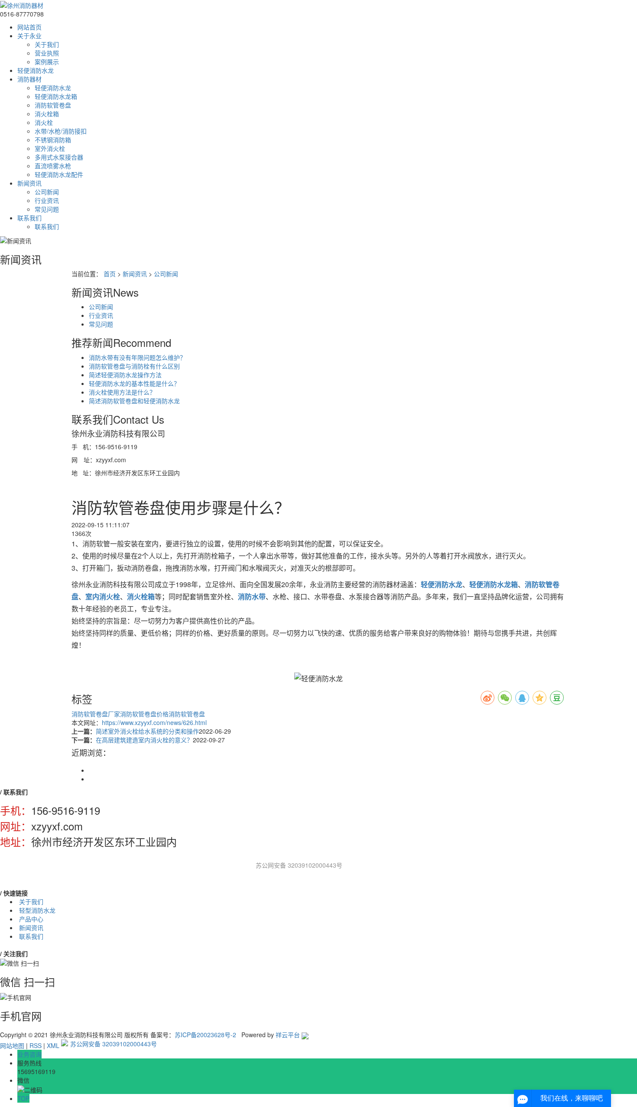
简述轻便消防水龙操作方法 (125, 374)
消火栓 (44, 122)
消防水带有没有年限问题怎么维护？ (137, 357)
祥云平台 (288, 1034)
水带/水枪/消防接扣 (61, 131)
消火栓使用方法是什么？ (122, 392)
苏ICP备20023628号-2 (205, 1034)
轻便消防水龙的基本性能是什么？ (134, 383)
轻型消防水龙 (37, 910)
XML (53, 1045)
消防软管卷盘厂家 (96, 713)
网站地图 (12, 1045)
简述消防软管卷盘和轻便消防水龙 (134, 400)
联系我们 (29, 217)
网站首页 (29, 27)
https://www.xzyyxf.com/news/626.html (154, 722)
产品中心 (31, 918)
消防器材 (29, 79)
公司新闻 (47, 191)
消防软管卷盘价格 (144, 713)
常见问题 (47, 209)
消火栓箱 (47, 113)
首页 (110, 273)
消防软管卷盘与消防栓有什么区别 (134, 366)
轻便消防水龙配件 (59, 174)
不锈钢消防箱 (53, 139)
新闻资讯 (29, 183)
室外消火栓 (50, 148)
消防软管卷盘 (53, 105)
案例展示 (47, 61)
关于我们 (47, 44)
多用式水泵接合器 (59, 157)
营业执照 (47, 53)
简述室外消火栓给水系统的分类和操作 (147, 731)
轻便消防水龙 (35, 70)
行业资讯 (47, 200)
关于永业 (29, 35)
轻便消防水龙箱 (56, 96)
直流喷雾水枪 (53, 165)
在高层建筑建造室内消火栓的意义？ (144, 739)
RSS (35, 1045)
